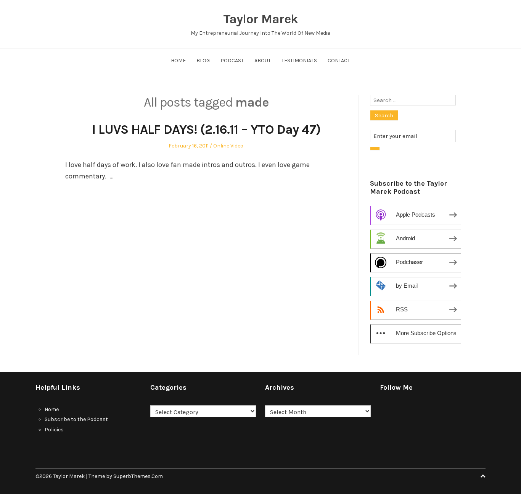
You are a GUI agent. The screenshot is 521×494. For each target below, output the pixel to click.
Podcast (232, 60)
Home (178, 60)
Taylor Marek (260, 19)
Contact (339, 60)
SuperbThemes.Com (138, 476)
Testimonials (299, 60)
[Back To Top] (483, 476)
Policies (54, 429)
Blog (203, 60)
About (262, 60)
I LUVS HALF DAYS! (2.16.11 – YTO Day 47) (206, 129)
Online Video (228, 146)
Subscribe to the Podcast (76, 419)
